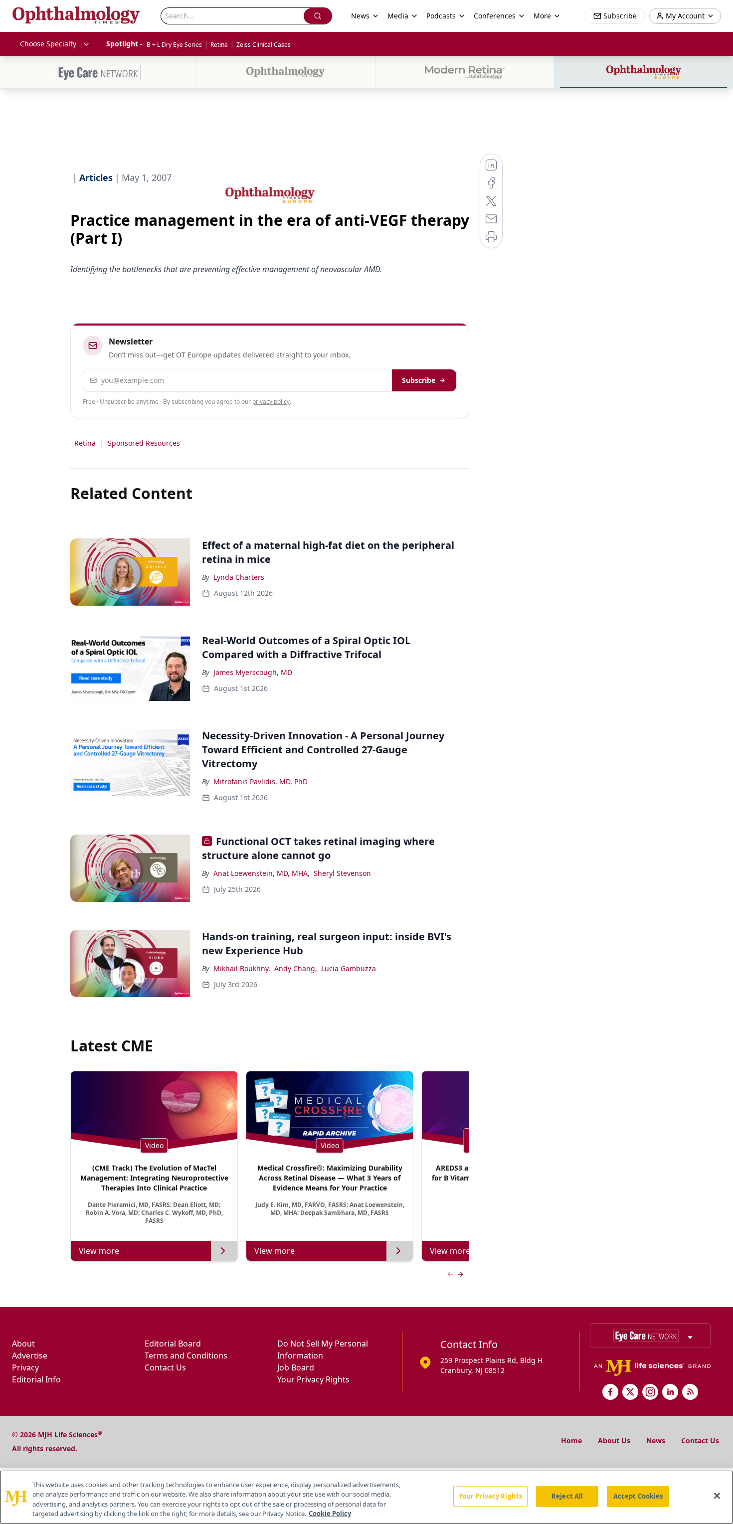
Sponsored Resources (144, 443)
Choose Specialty (48, 43)
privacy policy (271, 401)
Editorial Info (36, 1379)
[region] (366, 1497)
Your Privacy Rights (313, 1379)
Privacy (25, 1367)
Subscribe (418, 380)
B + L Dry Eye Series (174, 44)
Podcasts (441, 15)
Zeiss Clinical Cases (263, 44)
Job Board (295, 1367)
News (655, 1440)
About (23, 1343)
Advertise (29, 1355)
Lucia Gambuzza (348, 968)
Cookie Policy (330, 1513)
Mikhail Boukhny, (241, 968)
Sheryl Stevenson (342, 873)
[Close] (717, 1496)
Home (571, 1440)
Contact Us (165, 1367)
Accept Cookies (638, 1496)
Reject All (567, 1496)
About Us (614, 1440)
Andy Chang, (295, 968)
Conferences (495, 15)
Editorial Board (173, 1343)
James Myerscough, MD (252, 672)
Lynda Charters (238, 577)
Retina (219, 44)
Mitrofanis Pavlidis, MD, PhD (260, 781)
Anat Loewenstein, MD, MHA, (261, 873)
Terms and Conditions (186, 1355)
